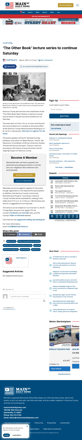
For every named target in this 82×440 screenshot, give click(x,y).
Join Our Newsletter (24, 181)
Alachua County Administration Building (29, 241)
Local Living (7, 43)
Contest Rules (65, 423)
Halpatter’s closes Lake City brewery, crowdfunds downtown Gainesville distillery (65, 273)
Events (30, 12)
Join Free (64, 116)
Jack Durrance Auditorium (11, 249)
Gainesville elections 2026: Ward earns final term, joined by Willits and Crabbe (65, 303)
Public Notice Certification (52, 429)
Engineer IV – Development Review (60, 138)
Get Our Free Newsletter (40, 16)
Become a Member (66, 5)
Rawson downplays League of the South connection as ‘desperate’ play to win (65, 288)
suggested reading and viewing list (31, 219)
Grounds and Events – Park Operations (62, 161)
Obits (52, 12)
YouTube (25, 213)
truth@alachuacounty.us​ (18, 226)
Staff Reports (11, 60)
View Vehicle (64, 369)
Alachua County (11, 241)
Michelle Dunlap (24, 249)
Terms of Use (38, 423)
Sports (44, 12)
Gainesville (37, 245)
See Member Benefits (24, 175)
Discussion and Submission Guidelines (17, 423)
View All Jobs (69, 167)
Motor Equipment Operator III (59, 143)
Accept (6, 435)
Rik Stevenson (36, 249)
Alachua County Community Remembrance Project (18, 245)
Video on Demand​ (17, 215)
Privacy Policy (51, 423)
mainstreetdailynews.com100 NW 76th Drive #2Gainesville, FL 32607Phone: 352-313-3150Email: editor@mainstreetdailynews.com (21, 412)
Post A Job (59, 167)
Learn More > (17, 435)
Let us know (56, 128)
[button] (52, 344)
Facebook (14, 213)
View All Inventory (64, 374)
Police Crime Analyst (56, 148)
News (37, 12)
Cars (58, 12)
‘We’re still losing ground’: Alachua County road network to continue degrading (64, 265)
